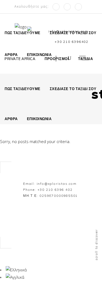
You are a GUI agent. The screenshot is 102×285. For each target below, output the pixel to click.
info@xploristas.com (57, 184)
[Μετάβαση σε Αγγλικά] (31, 32)
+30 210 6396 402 (55, 190)
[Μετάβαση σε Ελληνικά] (16, 269)
